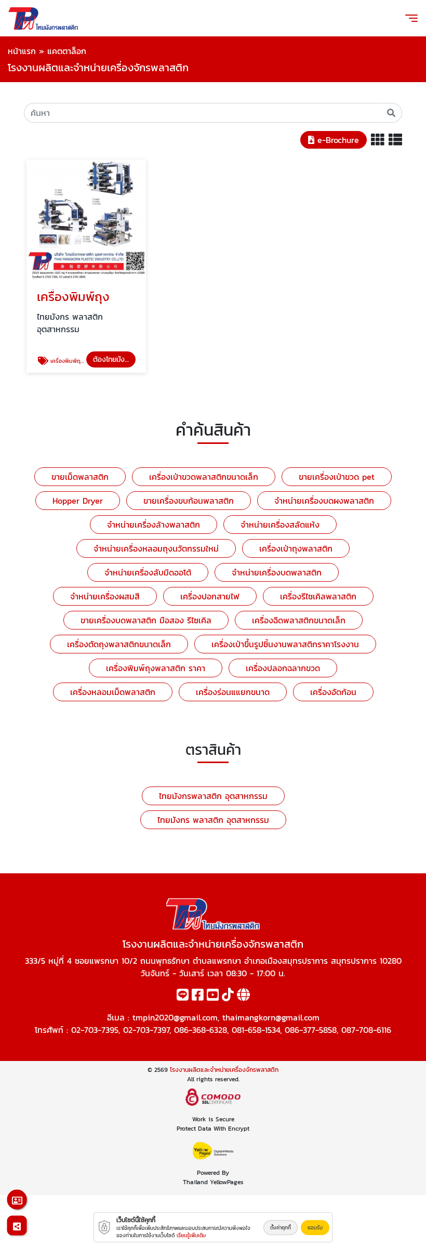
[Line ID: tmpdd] (183, 996)
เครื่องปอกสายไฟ (209, 596)
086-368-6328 (200, 1030)
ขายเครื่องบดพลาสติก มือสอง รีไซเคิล (146, 620)
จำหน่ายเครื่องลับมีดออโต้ (147, 572)
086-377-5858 (311, 1030)
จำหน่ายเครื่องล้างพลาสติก (153, 524)
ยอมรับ (315, 1227)
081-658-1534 (256, 1030)
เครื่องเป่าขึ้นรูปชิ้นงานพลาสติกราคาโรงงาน (285, 644)
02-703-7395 (94, 1030)
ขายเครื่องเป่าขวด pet (337, 476)
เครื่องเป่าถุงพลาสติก (295, 548)
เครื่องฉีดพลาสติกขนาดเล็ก (298, 620)
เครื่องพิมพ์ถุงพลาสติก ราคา (155, 668)
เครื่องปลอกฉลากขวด (283, 668)
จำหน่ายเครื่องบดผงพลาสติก (324, 500)
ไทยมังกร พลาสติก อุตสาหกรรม (213, 820)
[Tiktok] (228, 996)
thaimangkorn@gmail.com (271, 1017)
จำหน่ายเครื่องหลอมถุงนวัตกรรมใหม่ (156, 548)
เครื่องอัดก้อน (333, 692)
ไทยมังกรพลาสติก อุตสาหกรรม (213, 796)
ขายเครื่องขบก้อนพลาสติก (188, 500)
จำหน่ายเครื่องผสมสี (105, 596)
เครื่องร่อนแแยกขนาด (233, 692)
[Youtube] (213, 996)
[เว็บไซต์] (243, 996)
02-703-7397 (146, 1030)
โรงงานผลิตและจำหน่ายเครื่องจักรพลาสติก (224, 1069)
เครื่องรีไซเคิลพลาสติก (318, 596)
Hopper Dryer (77, 500)
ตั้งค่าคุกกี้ (280, 1227)
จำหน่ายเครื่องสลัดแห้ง (280, 524)
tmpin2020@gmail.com (175, 1017)
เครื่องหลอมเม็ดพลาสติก (112, 692)
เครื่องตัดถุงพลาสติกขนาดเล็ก (119, 644)
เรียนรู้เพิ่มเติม (191, 1235)
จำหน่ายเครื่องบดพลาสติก (277, 572)
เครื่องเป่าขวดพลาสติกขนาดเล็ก (203, 476)
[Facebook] (198, 996)
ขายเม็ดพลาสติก (80, 476)
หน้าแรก (22, 51)
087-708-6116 (366, 1030)
